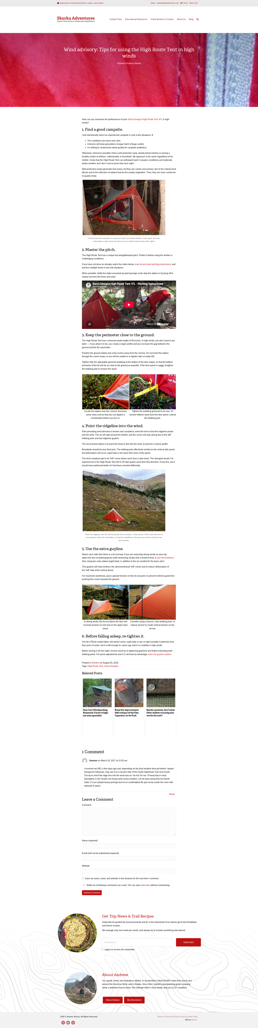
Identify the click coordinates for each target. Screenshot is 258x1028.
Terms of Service (164, 1017)
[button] (188, 942)
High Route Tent (95, 666)
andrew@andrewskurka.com (168, 3)
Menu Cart (193, 3)
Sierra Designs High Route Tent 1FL (145, 119)
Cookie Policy (192, 1017)
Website (86, 866)
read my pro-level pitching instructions (153, 264)
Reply (172, 794)
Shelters (121, 63)
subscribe (145, 885)
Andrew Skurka (133, 63)
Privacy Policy (179, 1017)
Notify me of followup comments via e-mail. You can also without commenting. (128, 885)
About (153, 3)
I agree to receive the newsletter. (119, 949)
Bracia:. (194, 1020)
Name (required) (90, 840)
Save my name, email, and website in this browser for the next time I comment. (122, 878)
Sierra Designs (111, 666)
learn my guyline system (159, 654)
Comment (86, 805)
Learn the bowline (164, 558)
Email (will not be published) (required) (100, 853)
